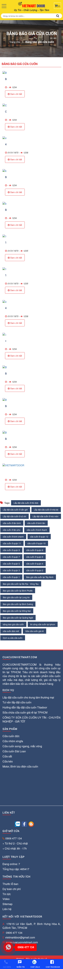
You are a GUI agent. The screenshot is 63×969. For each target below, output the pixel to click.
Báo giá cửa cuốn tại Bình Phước (18, 590)
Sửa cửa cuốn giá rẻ (34, 631)
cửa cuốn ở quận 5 (11, 563)
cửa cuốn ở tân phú (11, 529)
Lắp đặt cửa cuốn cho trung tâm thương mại (28, 697)
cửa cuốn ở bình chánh (13, 536)
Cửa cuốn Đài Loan (14, 751)
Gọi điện (7, 964)
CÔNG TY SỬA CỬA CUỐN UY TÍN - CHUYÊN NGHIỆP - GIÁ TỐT (31, 719)
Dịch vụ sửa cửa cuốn (13, 637)
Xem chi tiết (16, 94)
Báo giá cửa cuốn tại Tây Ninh (39, 577)
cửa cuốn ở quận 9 (11, 550)
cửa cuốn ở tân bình (12, 523)
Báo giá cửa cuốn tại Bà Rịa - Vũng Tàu (21, 583)
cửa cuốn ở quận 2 (34, 570)
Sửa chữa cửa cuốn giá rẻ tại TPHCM (25, 712)
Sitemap (7, 904)
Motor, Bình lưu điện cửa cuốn (20, 766)
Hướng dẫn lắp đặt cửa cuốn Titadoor (25, 707)
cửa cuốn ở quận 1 (11, 577)
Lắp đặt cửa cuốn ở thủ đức (26, 502)
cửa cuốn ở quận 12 (39, 536)
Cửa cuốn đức (11, 736)
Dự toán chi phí (12, 889)
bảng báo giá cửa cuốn (13, 624)
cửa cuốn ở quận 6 (34, 556)
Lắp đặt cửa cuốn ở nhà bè (46, 509)
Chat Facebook (53, 967)
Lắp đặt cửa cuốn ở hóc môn (45, 516)
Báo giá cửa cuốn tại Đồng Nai (17, 610)
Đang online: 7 (11, 864)
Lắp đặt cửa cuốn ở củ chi (14, 516)
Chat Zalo (35, 967)
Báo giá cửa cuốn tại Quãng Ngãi (18, 617)
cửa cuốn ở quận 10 (36, 543)
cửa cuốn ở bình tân (36, 523)
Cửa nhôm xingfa (13, 741)
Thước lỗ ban (10, 884)
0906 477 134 (13, 838)
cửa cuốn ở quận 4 (34, 563)
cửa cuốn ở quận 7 (11, 556)
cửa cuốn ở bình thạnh (37, 529)
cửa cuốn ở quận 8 (34, 550)
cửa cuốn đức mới (11, 631)
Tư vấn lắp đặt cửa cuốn (17, 702)
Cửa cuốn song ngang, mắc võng (22, 746)
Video (6, 899)
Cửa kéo (8, 761)
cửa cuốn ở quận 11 (12, 543)
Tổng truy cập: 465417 (16, 869)
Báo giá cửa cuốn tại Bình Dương (18, 604)
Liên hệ (7, 909)
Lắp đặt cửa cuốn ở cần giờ (15, 509)
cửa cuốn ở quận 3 (11, 570)
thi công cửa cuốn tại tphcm (42, 624)
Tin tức (7, 894)
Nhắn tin (21, 964)
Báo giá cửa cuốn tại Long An (16, 597)
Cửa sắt (7, 756)
